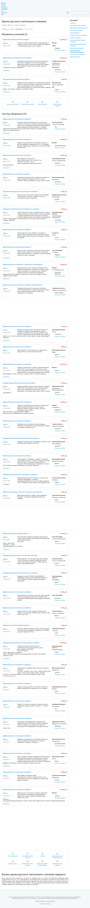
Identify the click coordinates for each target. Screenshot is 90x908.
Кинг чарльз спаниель (76, 30)
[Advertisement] (35, 311)
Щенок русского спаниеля (57, 104)
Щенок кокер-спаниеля (76, 48)
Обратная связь (51, 901)
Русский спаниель (75, 37)
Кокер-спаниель (74, 32)
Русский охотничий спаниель (27, 856)
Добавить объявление (40, 901)
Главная (4, 25)
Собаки (17, 25)
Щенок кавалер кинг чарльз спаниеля (57, 856)
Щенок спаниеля (75, 56)
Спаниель (23, 25)
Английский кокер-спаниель (57, 864)
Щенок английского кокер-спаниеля (42, 864)
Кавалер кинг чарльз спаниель (27, 864)
